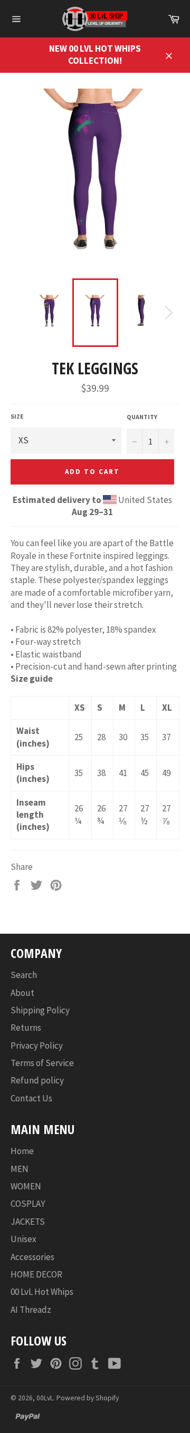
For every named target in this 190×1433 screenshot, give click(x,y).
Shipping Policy (40, 1010)
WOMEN (26, 1186)
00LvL (44, 1397)
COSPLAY (28, 1203)
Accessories (32, 1257)
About (22, 993)
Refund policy (37, 1080)
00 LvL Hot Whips (42, 1292)
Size (17, 416)
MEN (19, 1169)
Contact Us (31, 1098)
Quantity (142, 417)
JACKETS (28, 1221)
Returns (26, 1027)
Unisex (23, 1239)
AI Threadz (31, 1309)
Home (22, 1151)
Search (24, 975)
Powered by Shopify (87, 1397)
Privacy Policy (37, 1045)
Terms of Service (42, 1063)
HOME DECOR (36, 1274)
